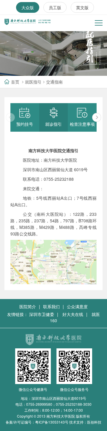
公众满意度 (77, 306)
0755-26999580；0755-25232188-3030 (59, 404)
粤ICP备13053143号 (51, 421)
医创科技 (94, 421)
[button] (96, 117)
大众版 (27, 7)
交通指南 (54, 82)
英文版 (82, 7)
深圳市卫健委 (41, 314)
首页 (15, 82)
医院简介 (27, 306)
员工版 (55, 7)
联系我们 (51, 306)
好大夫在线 (72, 314)
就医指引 (33, 82)
